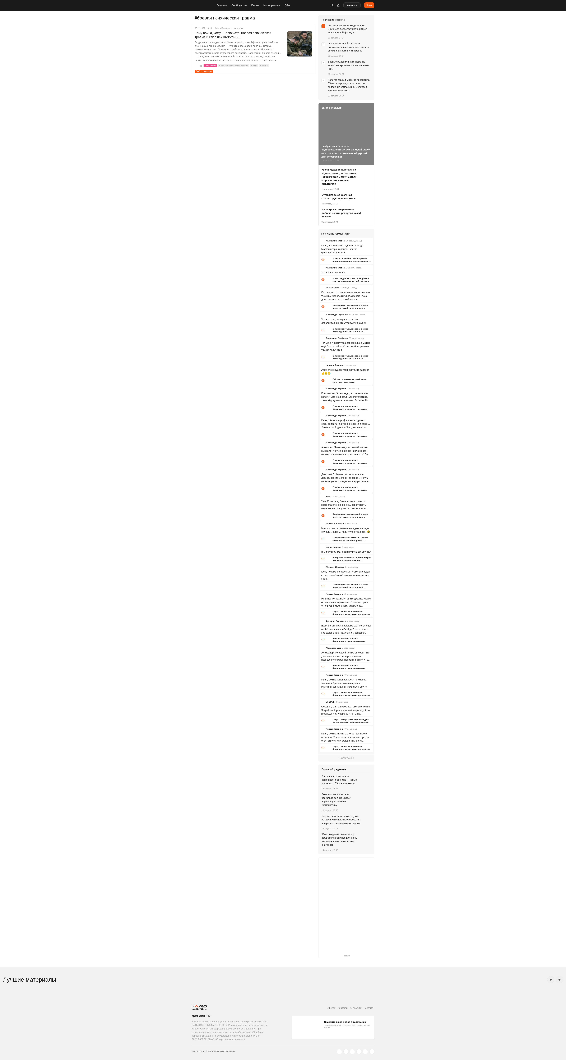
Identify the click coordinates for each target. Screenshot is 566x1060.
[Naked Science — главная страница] (203, 5)
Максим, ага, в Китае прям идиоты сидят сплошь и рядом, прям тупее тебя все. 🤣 (345, 530)
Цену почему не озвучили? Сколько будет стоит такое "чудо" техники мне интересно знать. (345, 575)
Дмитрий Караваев (336, 621)
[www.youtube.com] (352, 1051)
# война (264, 65)
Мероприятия (271, 5)
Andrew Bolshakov (335, 241)
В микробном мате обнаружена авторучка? (346, 551)
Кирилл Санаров (334, 365)
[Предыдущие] (550, 979)
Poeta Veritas (332, 287)
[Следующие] (559, 979)
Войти (369, 5)
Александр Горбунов (337, 314)
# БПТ (254, 65)
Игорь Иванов (333, 547)
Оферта (331, 1008)
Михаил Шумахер (335, 567)
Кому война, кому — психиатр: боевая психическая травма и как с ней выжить (233, 35)
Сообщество (239, 5)
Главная (222, 5)
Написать (352, 5)
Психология (210, 65)
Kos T (329, 496)
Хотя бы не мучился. (333, 272)
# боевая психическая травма (233, 65)
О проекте (355, 1008)
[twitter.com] (339, 1051)
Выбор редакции (204, 71)
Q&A (287, 5)
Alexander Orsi (333, 648)
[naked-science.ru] (371, 1051)
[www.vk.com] (345, 1051)
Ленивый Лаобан (335, 523)
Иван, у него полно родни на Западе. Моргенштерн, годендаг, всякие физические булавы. (342, 249)
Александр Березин (336, 388)
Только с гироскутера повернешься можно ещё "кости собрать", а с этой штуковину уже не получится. (345, 346)
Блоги (255, 5)
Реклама (368, 1008)
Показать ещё (346, 758)
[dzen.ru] (358, 1051)
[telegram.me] (365, 1051)
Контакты (343, 1008)
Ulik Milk (330, 702)
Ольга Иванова (222, 28)
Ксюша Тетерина (334, 594)
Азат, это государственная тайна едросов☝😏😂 (345, 371)
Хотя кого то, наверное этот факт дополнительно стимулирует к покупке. (344, 321)
